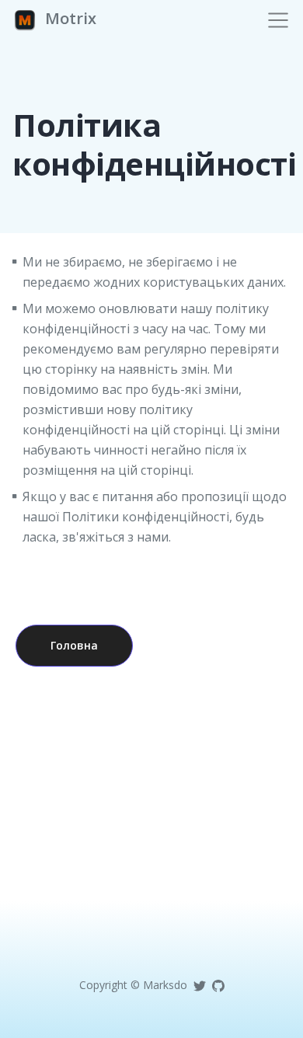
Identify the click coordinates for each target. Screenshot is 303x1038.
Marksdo (165, 984)
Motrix (68, 18)
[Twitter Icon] (199, 984)
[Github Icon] (218, 984)
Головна (74, 645)
